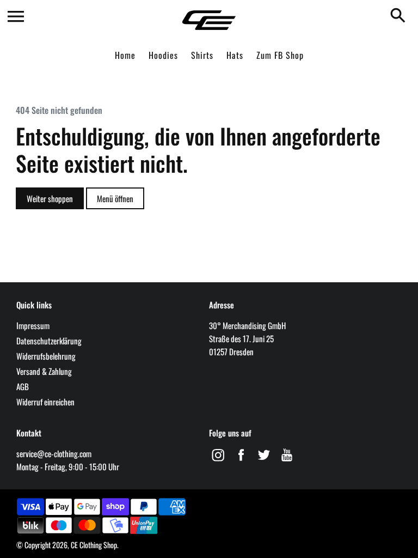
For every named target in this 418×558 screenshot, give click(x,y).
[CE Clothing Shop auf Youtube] (287, 462)
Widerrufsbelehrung (46, 356)
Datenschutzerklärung (49, 341)
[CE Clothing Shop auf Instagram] (218, 462)
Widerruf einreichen (45, 402)
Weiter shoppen (50, 198)
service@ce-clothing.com (53, 453)
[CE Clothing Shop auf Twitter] (264, 462)
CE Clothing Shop (94, 544)
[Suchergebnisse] (400, 16)
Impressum (33, 325)
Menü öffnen (115, 198)
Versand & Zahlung (44, 371)
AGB (22, 386)
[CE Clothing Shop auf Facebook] (241, 462)
